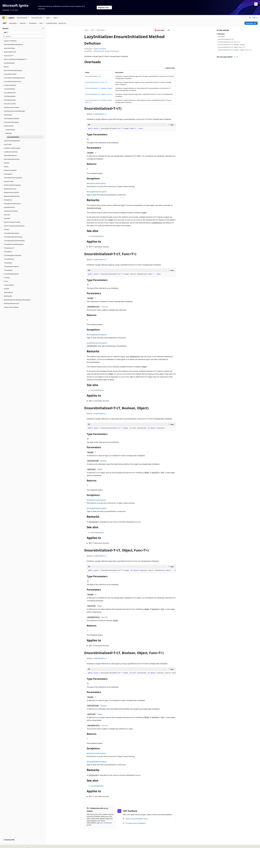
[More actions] (174, 30)
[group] (131, 570)
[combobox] (22, 32)
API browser (101, 30)
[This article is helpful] (234, 57)
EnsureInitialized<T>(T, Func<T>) (96, 82)
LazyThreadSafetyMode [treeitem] (12, 141)
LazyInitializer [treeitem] (10, 130)
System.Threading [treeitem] (10, 41)
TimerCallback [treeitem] (9, 285)
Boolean (103, 461)
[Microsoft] (3, 17)
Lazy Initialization (97, 236)
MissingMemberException (97, 192)
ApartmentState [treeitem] (9, 48)
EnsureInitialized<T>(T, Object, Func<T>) (99, 94)
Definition (221, 34)
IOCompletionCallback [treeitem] (11, 118)
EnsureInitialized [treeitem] (13, 137)
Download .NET (251, 23)
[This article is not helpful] (237, 57)
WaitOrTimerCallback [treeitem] (11, 307)
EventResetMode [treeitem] (9, 96)
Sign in (255, 18)
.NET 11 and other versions (98, 247)
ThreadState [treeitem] (8, 270)
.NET (92, 30)
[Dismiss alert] (256, 4)
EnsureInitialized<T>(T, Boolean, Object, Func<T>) (234, 50)
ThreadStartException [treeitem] (11, 266)
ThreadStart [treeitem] (8, 263)
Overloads (221, 37)
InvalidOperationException (97, 343)
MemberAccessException (96, 183)
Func (103, 307)
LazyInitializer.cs (99, 114)
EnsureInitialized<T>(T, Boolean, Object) (98, 88)
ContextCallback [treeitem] (9, 89)
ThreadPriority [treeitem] (9, 259)
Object (99, 469)
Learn (87, 30)
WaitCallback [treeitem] (8, 292)
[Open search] (250, 18)
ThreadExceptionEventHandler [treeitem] (14, 241)
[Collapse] (43, 28)
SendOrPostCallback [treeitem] (11, 211)
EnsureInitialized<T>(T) (93, 76)
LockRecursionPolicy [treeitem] (11, 152)
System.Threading (100, 49)
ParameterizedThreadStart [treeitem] (13, 178)
